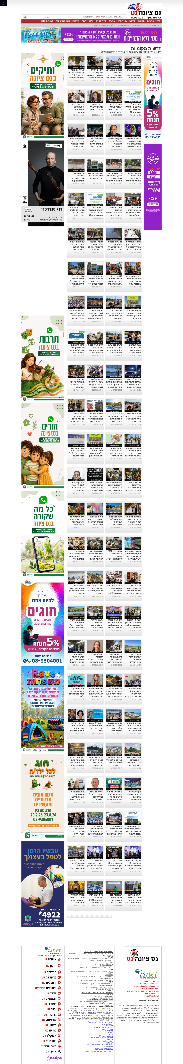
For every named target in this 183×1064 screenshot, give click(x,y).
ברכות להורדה (99, 1010)
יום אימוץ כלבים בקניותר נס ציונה (101, 1038)
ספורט (141, 21)
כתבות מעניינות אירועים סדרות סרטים (82, 1014)
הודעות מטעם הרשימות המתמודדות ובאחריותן (96, 1002)
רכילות (111, 968)
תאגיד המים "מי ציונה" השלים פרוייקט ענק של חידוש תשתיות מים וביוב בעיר (77, 281)
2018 (69, 916)
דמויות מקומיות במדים (76, 971)
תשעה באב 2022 (79, 1012)
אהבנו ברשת (91, 1007)
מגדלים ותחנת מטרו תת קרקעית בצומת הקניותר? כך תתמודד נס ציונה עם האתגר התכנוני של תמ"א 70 (95, 421)
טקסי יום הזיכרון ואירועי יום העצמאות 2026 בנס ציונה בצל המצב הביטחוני (96, 900)
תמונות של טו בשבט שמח (104, 1050)
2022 (89, 916)
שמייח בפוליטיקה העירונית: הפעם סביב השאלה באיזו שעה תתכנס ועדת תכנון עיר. (114, 487)
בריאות (104, 959)
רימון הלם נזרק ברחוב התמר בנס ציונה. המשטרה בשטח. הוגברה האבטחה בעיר (133, 384)
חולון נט (110, 1033)
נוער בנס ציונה (63, 21)
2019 (74, 916)
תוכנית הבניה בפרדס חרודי (103, 1048)
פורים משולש (108, 1046)
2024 (100, 916)
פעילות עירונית (94, 959)
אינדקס (110, 991)
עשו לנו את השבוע (93, 971)
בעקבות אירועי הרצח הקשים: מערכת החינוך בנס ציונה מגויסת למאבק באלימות (76, 797)
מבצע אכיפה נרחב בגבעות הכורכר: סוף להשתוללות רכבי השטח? (114, 659)
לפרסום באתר (88, 17)
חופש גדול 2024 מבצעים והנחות (81, 1015)
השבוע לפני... (108, 976)
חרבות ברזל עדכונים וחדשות (101, 1003)
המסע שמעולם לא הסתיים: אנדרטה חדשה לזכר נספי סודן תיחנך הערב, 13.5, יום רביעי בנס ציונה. (134, 765)
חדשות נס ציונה (88, 1009)
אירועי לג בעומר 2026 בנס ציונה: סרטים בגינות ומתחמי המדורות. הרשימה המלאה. (114, 797)
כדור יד (93, 964)
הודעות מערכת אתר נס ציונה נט (99, 1012)
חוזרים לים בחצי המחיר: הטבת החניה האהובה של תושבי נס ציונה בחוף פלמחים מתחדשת (133, 731)
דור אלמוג (109, 1043)
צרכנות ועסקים (107, 978)
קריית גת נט (109, 1031)
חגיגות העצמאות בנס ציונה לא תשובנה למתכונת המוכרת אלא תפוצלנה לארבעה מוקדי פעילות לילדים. (133, 868)
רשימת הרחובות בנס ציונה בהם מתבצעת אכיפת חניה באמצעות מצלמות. (77, 762)
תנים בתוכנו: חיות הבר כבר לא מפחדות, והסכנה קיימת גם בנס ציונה (95, 590)
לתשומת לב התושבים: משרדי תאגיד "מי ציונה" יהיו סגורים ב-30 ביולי (95, 212)
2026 (110, 916)
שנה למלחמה (108, 1017)
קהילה (132, 21)
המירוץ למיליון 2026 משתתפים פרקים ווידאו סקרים (94, 1019)
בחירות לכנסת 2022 (105, 1014)
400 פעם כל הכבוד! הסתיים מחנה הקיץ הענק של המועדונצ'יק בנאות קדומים (114, 281)
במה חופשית (84, 984)
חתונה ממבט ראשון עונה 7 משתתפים (99, 1052)
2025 (105, 916)
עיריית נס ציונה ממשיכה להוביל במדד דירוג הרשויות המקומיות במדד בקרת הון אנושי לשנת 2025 (96, 799)
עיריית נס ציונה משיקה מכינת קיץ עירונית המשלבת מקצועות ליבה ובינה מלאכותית (133, 625)
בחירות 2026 (47, 21)
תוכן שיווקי (109, 980)
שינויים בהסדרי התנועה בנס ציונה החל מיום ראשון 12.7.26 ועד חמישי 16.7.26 (133, 418)
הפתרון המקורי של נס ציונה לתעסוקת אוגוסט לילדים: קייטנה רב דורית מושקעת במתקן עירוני (95, 249)
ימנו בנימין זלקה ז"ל (106, 1036)
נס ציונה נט (156, 52)
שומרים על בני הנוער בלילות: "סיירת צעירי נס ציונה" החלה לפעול (133, 212)
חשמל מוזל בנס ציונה (105, 1041)
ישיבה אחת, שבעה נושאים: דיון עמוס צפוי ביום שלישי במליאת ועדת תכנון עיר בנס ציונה (115, 456)
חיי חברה (122, 21)
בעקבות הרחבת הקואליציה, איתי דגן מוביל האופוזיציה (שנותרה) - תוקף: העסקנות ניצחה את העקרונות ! (114, 146)
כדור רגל (110, 964)
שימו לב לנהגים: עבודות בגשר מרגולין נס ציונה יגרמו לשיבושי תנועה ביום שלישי (114, 109)
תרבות (75, 21)
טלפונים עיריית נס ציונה (103, 996)
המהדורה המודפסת (106, 1007)
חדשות (150, 21)
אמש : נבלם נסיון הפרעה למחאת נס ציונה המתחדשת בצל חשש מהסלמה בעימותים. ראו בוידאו (76, 868)
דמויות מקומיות (107, 971)
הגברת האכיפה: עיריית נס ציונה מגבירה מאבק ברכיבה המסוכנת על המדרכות (133, 453)
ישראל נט (109, 1026)
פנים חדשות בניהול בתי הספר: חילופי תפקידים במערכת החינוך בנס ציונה (133, 590)
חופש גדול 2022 (85, 1010)
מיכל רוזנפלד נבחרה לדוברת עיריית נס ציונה (96, 107)
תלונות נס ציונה (91, 987)
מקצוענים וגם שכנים (88, 980)
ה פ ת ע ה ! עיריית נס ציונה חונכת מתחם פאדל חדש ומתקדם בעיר (115, 418)
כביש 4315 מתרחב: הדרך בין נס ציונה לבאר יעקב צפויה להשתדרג (114, 315)
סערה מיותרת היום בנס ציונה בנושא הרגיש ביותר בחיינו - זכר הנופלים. (133, 900)
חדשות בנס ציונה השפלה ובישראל (133, 52)
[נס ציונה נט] (142, 963)
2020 (79, 916)
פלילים (111, 25)
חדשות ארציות (123, 25)
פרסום (110, 1034)
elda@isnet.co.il (152, 996)
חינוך (111, 959)
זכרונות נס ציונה (95, 976)
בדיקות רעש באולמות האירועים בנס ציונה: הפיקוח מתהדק (78, 178)
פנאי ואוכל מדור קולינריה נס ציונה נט (97, 993)
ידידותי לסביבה (106, 966)
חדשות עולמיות (100, 25)
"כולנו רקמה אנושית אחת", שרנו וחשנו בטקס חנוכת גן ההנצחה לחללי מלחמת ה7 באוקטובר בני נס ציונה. (76, 662)
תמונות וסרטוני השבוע (98, 968)
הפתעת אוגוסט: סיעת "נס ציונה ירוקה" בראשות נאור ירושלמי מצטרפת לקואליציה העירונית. (76, 146)
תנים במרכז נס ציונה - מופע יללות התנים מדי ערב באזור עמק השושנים (95, 453)
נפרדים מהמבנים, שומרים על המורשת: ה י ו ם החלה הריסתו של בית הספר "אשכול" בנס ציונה (114, 78)
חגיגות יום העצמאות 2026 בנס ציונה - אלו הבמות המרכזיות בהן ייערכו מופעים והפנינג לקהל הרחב (95, 834)
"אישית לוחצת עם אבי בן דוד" (102, 984)
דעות (84, 21)
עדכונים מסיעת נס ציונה (104, 1015)
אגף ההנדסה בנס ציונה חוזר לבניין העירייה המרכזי (95, 175)
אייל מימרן (109, 1040)
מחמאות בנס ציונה (106, 987)
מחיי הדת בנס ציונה (96, 960)
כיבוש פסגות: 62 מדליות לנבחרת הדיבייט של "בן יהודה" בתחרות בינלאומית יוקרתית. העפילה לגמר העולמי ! (76, 318)
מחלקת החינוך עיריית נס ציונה (102, 998)
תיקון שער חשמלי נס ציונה (103, 1027)
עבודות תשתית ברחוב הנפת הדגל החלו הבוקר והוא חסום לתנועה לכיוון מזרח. (133, 831)
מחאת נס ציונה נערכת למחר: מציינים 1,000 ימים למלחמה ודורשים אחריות (96, 487)
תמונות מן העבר (81, 976)
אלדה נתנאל (132, 991)
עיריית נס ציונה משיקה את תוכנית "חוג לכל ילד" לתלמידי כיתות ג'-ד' (76, 75)
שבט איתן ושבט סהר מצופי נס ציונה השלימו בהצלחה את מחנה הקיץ (77, 247)
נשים (82, 1007)
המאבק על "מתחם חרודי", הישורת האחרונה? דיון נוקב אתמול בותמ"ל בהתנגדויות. (134, 662)
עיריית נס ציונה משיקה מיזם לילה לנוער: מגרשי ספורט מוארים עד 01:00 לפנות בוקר (114, 178)
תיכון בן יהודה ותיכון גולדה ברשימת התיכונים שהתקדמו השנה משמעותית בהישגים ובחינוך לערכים (95, 78)
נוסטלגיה (109, 975)
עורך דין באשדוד (107, 1029)
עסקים (100, 980)
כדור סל (102, 964)
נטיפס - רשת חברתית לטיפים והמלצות (99, 1022)
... (102, 112)
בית (158, 21)
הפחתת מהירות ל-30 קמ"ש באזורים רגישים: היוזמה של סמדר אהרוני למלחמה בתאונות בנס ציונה (133, 181)
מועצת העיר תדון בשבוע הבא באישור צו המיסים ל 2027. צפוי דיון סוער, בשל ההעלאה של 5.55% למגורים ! (114, 593)
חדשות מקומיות (153, 25)
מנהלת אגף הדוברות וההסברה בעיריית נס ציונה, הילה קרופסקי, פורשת (95, 659)
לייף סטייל (101, 21)
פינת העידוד (108, 1005)
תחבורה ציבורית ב (78, 1017)
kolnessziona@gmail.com (144, 986)
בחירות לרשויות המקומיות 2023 (100, 1000)
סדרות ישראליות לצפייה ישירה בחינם (100, 1045)
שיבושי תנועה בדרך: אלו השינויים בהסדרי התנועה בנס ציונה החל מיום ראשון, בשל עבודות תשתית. (133, 490)
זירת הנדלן (101, 1009)
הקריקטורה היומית (94, 1017)
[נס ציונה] (144, 18)
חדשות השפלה (137, 25)
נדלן (91, 21)
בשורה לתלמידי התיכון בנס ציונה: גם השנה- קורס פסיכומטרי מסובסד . (76, 900)
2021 (84, 916)
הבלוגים (110, 1009)
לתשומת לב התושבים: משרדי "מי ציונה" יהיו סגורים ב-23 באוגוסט (133, 109)
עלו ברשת (83, 968)
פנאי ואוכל (109, 994)
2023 (95, 916)
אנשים (112, 21)
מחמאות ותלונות (106, 985)
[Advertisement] (42, 271)
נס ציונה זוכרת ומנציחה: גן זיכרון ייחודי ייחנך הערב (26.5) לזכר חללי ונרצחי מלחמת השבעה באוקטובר (114, 696)
